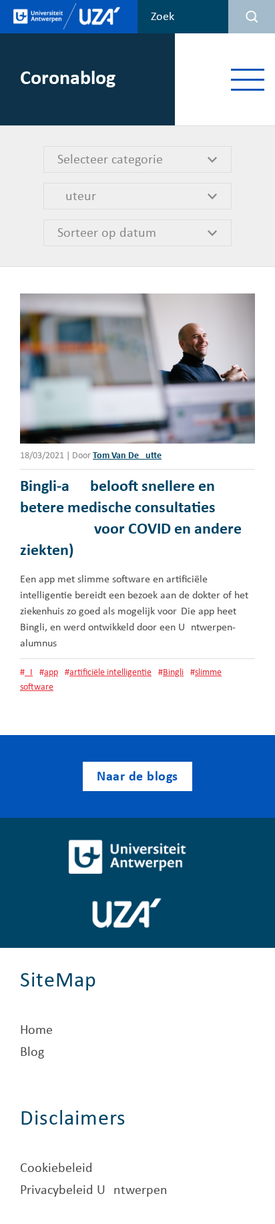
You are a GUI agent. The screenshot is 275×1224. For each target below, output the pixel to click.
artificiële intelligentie (110, 673)
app (51, 673)
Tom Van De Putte (127, 456)
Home (36, 1030)
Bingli (173, 673)
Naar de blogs (137, 777)
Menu (247, 79)
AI (29, 673)
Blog (32, 1052)
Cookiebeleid (56, 1168)
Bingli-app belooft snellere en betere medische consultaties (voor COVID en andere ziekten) (131, 519)
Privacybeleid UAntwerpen (94, 1190)
